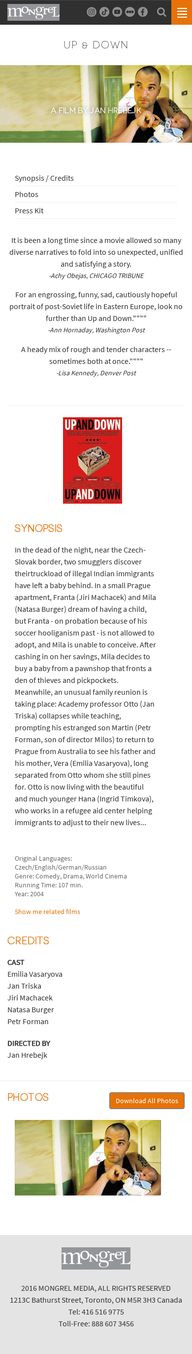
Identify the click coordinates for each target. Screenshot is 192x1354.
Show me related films (47, 911)
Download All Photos (147, 1100)
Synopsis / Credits (44, 178)
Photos (26, 194)
